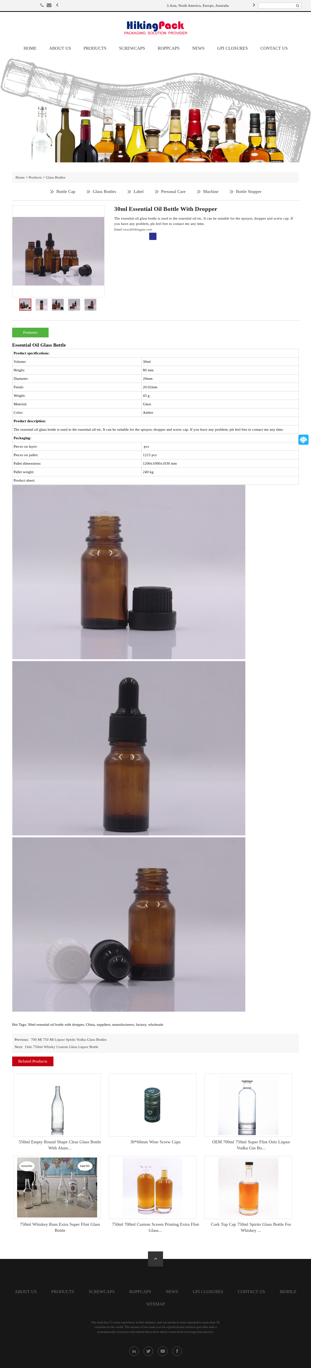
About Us (60, 48)
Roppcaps (169, 48)
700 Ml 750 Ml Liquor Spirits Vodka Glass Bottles (69, 1040)
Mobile (288, 1291)
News (198, 48)
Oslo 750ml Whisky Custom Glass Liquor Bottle (61, 1047)
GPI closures (232, 48)
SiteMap (155, 1304)
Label (139, 191)
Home (30, 48)
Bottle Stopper (248, 191)
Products (95, 48)
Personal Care (173, 191)
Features (30, 332)
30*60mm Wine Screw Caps (155, 1141)
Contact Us (274, 48)
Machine (210, 191)
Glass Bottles (55, 177)
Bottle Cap (65, 191)
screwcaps (132, 48)
